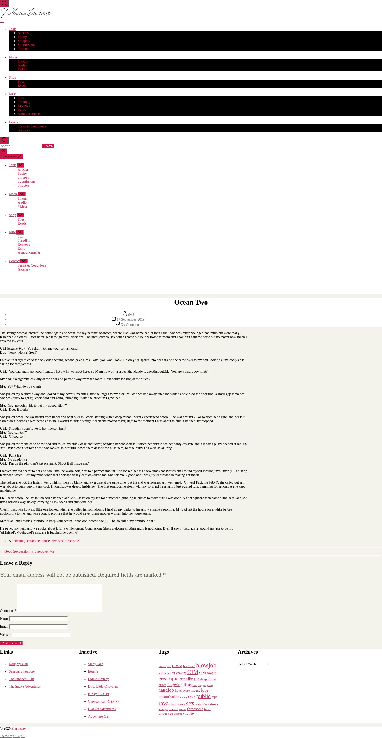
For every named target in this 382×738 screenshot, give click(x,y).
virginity (189, 713)
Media (13, 57)
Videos (22, 69)
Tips (21, 98)
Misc (12, 94)
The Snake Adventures (25, 686)
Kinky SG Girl (98, 694)
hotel (178, 690)
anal (169, 666)
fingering (175, 684)
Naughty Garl (18, 664)
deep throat (208, 679)
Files (21, 81)
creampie (33, 541)
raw (54, 541)
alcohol (162, 666)
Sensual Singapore (22, 671)
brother (162, 673)
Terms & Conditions (32, 126)
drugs (162, 685)
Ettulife (93, 671)
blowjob (206, 665)
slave (206, 704)
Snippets (24, 41)
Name (4, 618)
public (203, 696)
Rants (22, 110)
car (173, 673)
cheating (19, 541)
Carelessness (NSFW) (103, 701)
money (183, 697)
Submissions (26, 45)
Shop (12, 77)
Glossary (24, 130)
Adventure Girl (98, 716)
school (172, 704)
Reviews (24, 106)
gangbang (208, 685)
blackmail (189, 666)
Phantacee (18, 728)
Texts (12, 29)
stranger (163, 709)
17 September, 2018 (131, 319)
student (173, 709)
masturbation (169, 696)
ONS (191, 697)
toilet (207, 709)
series (181, 704)
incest (195, 690)
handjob (166, 690)
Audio (22, 65)
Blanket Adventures (102, 709)
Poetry (22, 37)
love (204, 690)
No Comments (131, 324)
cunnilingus (189, 679)
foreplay (197, 685)
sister (198, 704)
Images (23, 61)
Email (4, 626)
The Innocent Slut (21, 679)
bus (169, 673)
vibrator (178, 713)
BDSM (177, 666)
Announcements (29, 114)
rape (215, 697)
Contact (14, 122)
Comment (8, 610)
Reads (22, 85)
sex (60, 541)
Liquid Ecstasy (98, 679)
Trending (24, 102)
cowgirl (211, 673)
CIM (192, 672)
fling (188, 684)
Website (5, 635)
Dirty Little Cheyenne (103, 686)
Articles (23, 33)
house (46, 541)
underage (166, 713)
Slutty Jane (95, 664)
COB (202, 673)
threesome (72, 541)
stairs (214, 704)
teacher (182, 709)
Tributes (23, 49)
